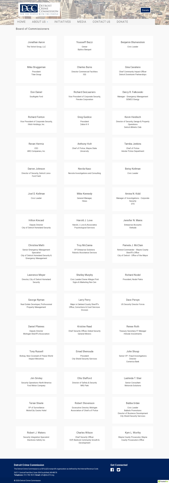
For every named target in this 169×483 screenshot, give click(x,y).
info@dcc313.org (47, 475)
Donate (145, 10)
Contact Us (101, 21)
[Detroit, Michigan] (39, 9)
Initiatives (62, 21)
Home (21, 21)
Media (81, 21)
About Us (39, 21)
